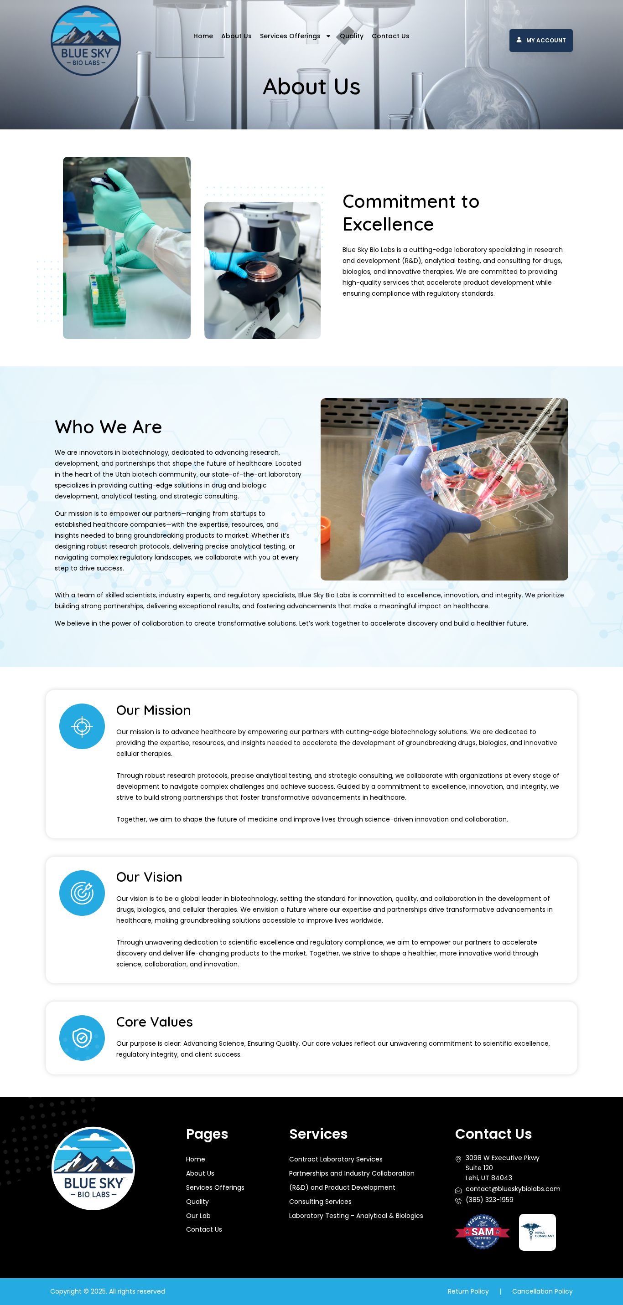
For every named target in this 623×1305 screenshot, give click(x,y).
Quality (351, 36)
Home (203, 36)
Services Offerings (290, 36)
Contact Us (391, 36)
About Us (236, 36)
